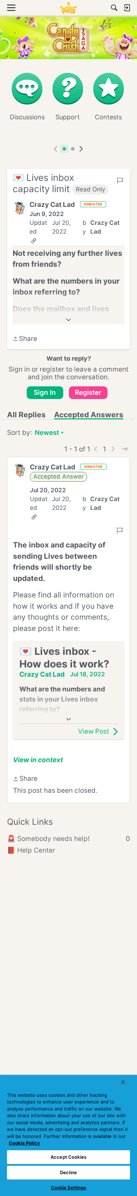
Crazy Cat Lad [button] (52, 205)
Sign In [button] (45, 392)
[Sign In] (126, 7)
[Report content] (120, 180)
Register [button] (88, 392)
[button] (20, 208)
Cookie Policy (24, 1143)
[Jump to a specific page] (124, 449)
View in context (38, 760)
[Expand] (68, 320)
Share (25, 339)
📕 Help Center (31, 850)
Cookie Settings (68, 1187)
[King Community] (68, 7)
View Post (93, 731)
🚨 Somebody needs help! (68, 839)
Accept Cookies (68, 1157)
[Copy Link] (34, 240)
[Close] (123, 1082)
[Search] (114, 7)
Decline (68, 1172)
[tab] (64, 149)
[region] (68, 1135)
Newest (47, 433)
